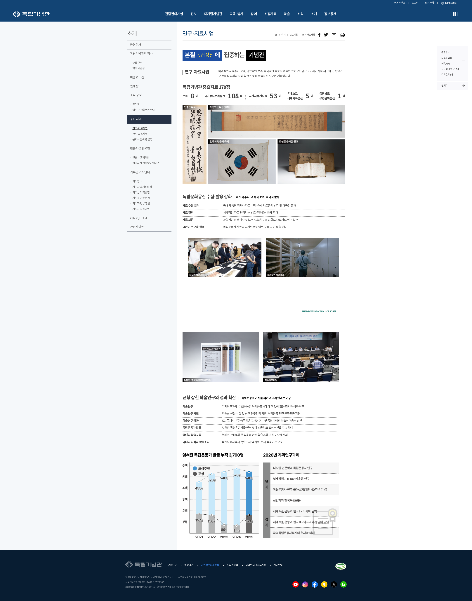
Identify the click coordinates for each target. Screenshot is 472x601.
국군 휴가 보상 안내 (450, 69)
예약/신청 (445, 63)
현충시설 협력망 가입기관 (145, 163)
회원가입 (429, 2)
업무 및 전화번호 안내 (143, 110)
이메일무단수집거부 (256, 565)
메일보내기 (334, 35)
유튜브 (295, 584)
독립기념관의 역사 (141, 54)
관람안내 (445, 52)
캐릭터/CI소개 (139, 218)
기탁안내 (137, 181)
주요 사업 (136, 119)
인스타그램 (305, 584)
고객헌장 (172, 565)
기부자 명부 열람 (141, 203)
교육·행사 (237, 14)
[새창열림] (319, 35)
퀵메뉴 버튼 (463, 61)
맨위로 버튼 (463, 86)
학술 (287, 14)
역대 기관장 (138, 68)
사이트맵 (278, 565)
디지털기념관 (213, 14)
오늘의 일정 (446, 58)
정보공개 (330, 14)
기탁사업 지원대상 (142, 187)
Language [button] (450, 2)
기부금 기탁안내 (140, 172)
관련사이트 (137, 227)
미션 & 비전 (137, 77)
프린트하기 (342, 35)
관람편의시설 (174, 14)
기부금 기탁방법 (141, 192)
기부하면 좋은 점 (141, 198)
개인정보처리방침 (210, 565)
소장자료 (270, 14)
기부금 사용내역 (141, 209)
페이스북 (315, 584)
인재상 (134, 86)
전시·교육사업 (140, 134)
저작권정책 (232, 565)
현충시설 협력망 (140, 148)
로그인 (415, 2)
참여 (254, 14)
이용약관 (188, 565)
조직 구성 (136, 95)
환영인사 (135, 45)
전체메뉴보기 (455, 14)
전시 (194, 14)
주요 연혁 (137, 62)
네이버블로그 (343, 584)
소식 (300, 14)
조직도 (136, 104)
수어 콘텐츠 (399, 2)
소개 (314, 14)
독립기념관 (31, 14)
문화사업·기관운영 (142, 139)
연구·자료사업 (140, 128)
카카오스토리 (324, 584)
